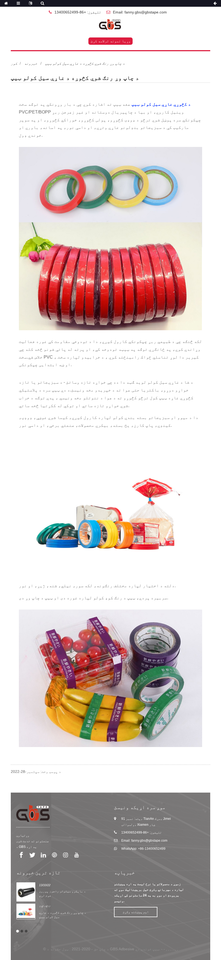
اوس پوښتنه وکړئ (136, 912)
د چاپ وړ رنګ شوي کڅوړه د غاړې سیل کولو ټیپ (85, 63)
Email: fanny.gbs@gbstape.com (140, 12)
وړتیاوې (22, 835)
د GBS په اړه (26, 847)
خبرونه (30, 63)
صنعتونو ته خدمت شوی (32, 841)
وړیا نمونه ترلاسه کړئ (110, 41)
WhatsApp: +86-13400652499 (143, 849)
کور (14, 63)
